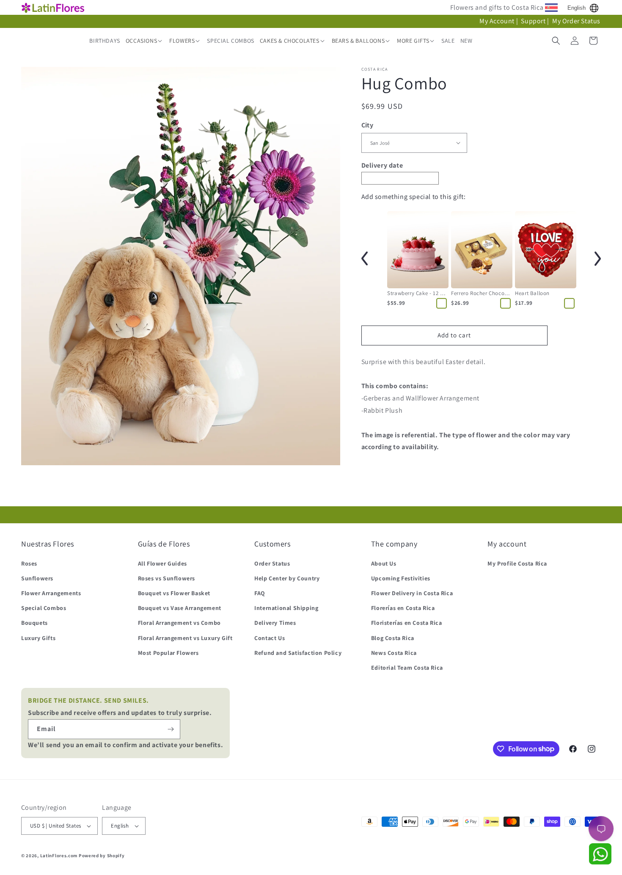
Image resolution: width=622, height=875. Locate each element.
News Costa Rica (394, 653)
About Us (383, 563)
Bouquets (34, 623)
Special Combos (43, 608)
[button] (144, 41)
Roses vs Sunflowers (166, 578)
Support (533, 21)
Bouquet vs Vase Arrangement (179, 608)
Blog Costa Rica (392, 638)
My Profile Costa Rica (517, 563)
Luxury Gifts (38, 638)
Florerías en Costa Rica (403, 608)
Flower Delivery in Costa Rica (412, 593)
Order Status (272, 563)
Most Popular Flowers (168, 653)
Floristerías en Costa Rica (406, 623)
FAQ (259, 593)
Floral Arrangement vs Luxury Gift (185, 638)
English (576, 8)
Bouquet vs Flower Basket (174, 593)
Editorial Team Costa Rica (407, 667)
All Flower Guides (162, 563)
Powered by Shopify (102, 855)
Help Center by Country (286, 578)
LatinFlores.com (59, 855)
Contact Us (269, 638)
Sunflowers (37, 578)
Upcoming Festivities (400, 578)
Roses (29, 563)
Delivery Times (275, 623)
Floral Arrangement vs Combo (179, 623)
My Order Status (576, 21)
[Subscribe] (170, 729)
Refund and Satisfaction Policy (297, 653)
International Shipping (286, 608)
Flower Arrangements (51, 593)
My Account (497, 21)
